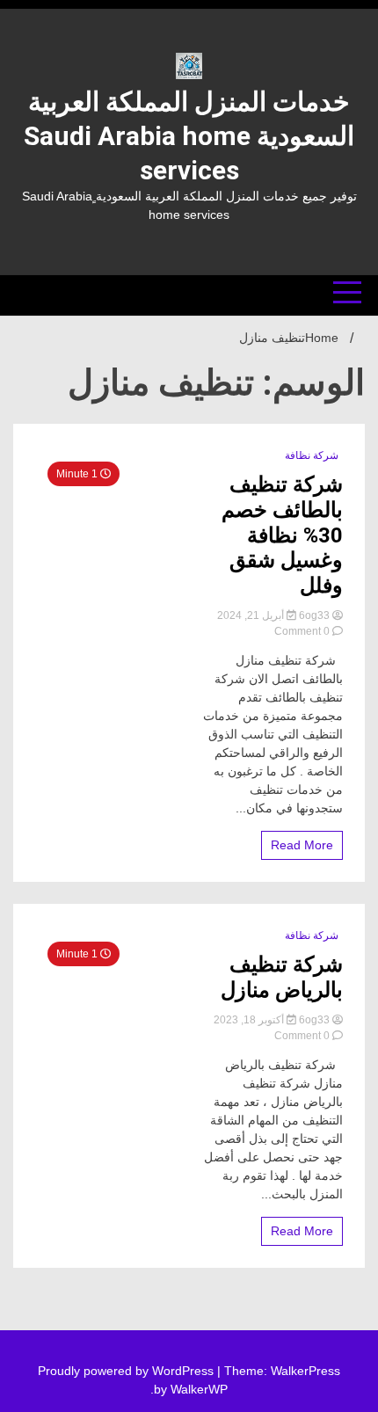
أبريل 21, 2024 (252, 615)
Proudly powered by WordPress (127, 1371)
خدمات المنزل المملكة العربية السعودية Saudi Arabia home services (189, 136)
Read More (302, 845)
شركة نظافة (311, 455)
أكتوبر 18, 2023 (250, 1020)
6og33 (314, 615)
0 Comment (302, 631)
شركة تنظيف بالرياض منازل (282, 977)
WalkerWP (199, 1389)
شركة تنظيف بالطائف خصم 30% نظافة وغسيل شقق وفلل (282, 535)
